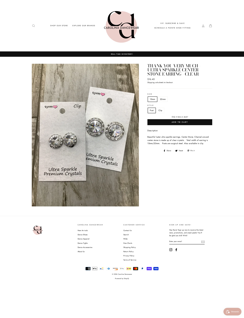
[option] (122, 54)
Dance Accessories (85, 247)
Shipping (151, 82)
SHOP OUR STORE (59, 25)
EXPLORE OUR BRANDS (83, 25)
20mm (163, 99)
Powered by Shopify (122, 278)
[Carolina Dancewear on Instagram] (170, 249)
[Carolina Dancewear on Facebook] (176, 249)
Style (150, 105)
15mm (152, 99)
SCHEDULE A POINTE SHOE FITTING (172, 28)
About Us (81, 251)
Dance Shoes (83, 234)
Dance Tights (83, 243)
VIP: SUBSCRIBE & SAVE (172, 23)
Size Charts (127, 243)
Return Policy (128, 251)
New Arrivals (83, 230)
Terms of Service (129, 260)
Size (149, 94)
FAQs (125, 239)
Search (126, 234)
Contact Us (127, 230)
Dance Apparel (83, 239)
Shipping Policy (129, 247)
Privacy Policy (128, 255)
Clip (160, 110)
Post (152, 110)
